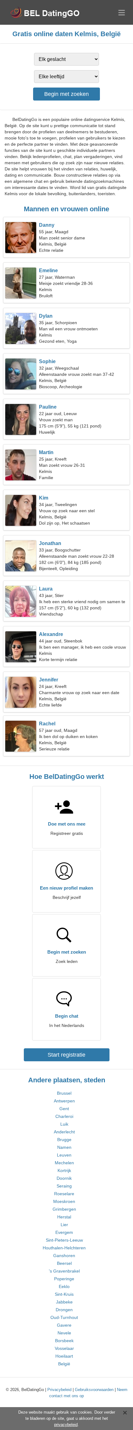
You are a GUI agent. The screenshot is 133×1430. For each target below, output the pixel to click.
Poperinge (64, 1278)
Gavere (64, 1325)
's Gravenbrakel (64, 1271)
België (64, 1363)
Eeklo (64, 1286)
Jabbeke (64, 1301)
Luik (64, 1124)
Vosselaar (64, 1348)
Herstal (64, 1216)
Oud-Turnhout (64, 1317)
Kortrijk (64, 1170)
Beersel (64, 1263)
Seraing (64, 1185)
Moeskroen (64, 1201)
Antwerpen (64, 1100)
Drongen (64, 1309)
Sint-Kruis (64, 1294)
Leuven (64, 1155)
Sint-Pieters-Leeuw (64, 1240)
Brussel (64, 1093)
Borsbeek (64, 1340)
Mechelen (64, 1162)
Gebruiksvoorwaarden (94, 1389)
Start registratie (66, 1055)
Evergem (64, 1232)
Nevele (64, 1332)
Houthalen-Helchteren (64, 1247)
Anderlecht (64, 1131)
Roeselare (64, 1193)
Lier (64, 1224)
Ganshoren (64, 1255)
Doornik (64, 1178)
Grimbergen (64, 1209)
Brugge (64, 1139)
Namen (64, 1147)
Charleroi (64, 1116)
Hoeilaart (64, 1356)
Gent (64, 1108)
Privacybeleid (59, 1389)
